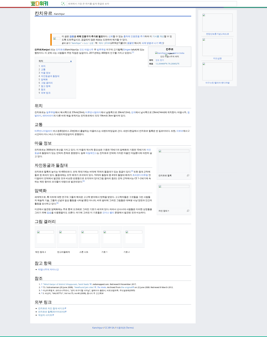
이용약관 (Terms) (125, 327)
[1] (133, 52)
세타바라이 (48, 115)
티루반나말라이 (93, 112)
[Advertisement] (112, 24)
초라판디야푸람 (140, 174)
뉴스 (86, 43)
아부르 (179, 130)
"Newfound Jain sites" (84, 287)
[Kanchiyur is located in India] (169, 52)
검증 (72, 36)
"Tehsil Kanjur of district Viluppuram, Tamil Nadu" (66, 284)
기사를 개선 (158, 36)
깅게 (133, 112)
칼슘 (49, 212)
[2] (132, 171)
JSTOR (107, 43)
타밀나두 (89, 49)
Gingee (127, 49)
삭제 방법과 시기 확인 (152, 43)
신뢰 (110, 36)
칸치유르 (60, 49)
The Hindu (101, 287)
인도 (158, 60)
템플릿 (130, 43)
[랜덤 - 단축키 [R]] (64, 3)
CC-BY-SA (109, 327)
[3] (83, 181)
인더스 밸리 (108, 212)
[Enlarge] (188, 175)
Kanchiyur (97, 327)
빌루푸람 (101, 49)
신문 (91, 43)
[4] (57, 203)
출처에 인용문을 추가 (134, 36)
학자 (101, 43)
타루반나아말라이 (43, 130)
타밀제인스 (91, 153)
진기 (162, 60)
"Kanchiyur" (76, 43)
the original (126, 287)
